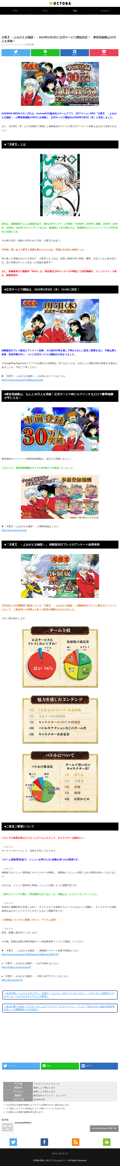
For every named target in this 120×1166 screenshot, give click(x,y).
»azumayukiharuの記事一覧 (104, 1128)
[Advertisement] (60, 25)
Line (45, 55)
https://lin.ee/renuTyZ (12, 980)
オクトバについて (60, 1153)
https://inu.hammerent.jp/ (14, 530)
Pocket (104, 55)
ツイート (16, 55)
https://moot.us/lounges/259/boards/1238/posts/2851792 (30, 954)
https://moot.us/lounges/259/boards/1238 (22, 380)
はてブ (74, 55)
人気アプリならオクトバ (56, 1160)
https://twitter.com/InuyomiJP (16, 967)
